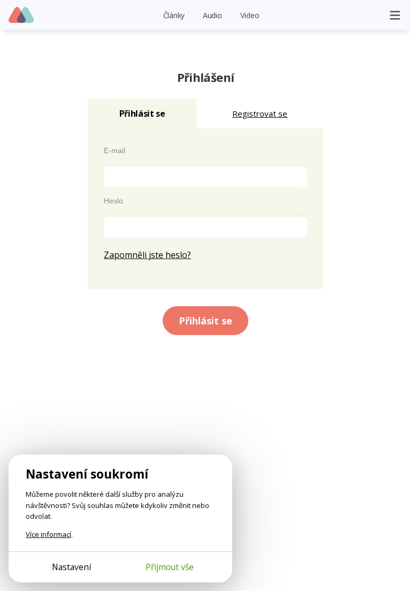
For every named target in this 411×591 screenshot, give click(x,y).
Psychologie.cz (22, 15)
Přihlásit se (205, 320)
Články (174, 15)
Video (250, 15)
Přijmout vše (170, 567)
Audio (212, 15)
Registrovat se (259, 113)
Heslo (113, 200)
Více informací (48, 534)
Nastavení (71, 567)
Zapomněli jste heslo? (147, 255)
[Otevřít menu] (394, 14)
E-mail (114, 150)
